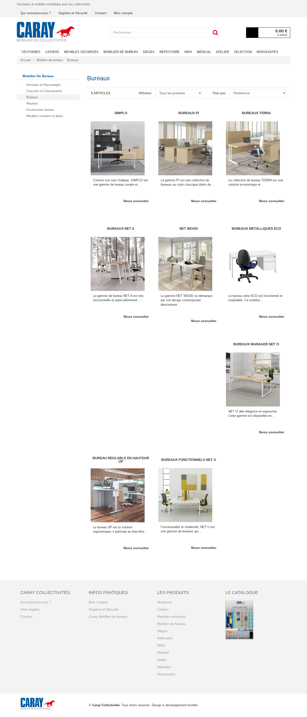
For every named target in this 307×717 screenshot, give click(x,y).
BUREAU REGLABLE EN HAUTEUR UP (121, 459)
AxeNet (192, 705)
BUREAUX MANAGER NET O (256, 344)
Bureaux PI (188, 113)
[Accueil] (45, 32)
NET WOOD (188, 228)
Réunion (32, 103)
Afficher (145, 93)
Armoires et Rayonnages (43, 85)
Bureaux (32, 97)
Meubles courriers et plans (44, 116)
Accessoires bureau (40, 110)
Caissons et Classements (44, 91)
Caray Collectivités (106, 705)
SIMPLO (120, 113)
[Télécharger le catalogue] (256, 619)
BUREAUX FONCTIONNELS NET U (188, 459)
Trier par (219, 93)
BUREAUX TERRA (256, 113)
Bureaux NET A (120, 228)
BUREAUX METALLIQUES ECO (256, 228)
